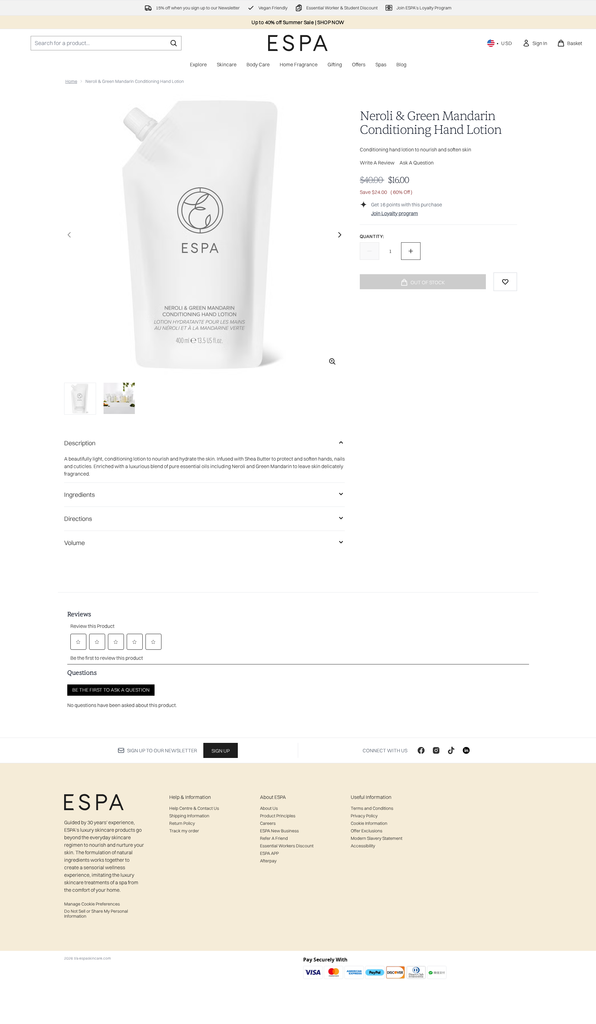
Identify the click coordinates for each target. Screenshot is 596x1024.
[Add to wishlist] (505, 281)
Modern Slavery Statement (376, 838)
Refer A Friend (274, 838)
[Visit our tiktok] (451, 750)
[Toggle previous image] (69, 235)
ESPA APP (269, 853)
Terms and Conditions (372, 808)
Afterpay (268, 861)
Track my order (184, 831)
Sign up (220, 751)
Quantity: (372, 236)
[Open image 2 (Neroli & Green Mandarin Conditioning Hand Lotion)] (119, 398)
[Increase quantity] (410, 251)
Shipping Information (189, 816)
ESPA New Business (279, 831)
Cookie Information (369, 823)
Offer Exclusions (366, 831)
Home (71, 81)
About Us (269, 808)
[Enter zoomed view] (332, 361)
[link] (535, 43)
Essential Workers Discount (286, 846)
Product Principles (277, 816)
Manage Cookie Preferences (92, 903)
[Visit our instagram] (436, 750)
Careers (268, 823)
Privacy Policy (364, 816)
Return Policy (182, 823)
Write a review (377, 162)
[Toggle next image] (340, 235)
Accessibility (363, 846)
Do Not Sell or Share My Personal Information (96, 914)
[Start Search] (173, 43)
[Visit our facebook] (421, 750)
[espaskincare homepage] (298, 43)
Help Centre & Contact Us (194, 808)
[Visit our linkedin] (466, 750)
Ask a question (417, 162)
